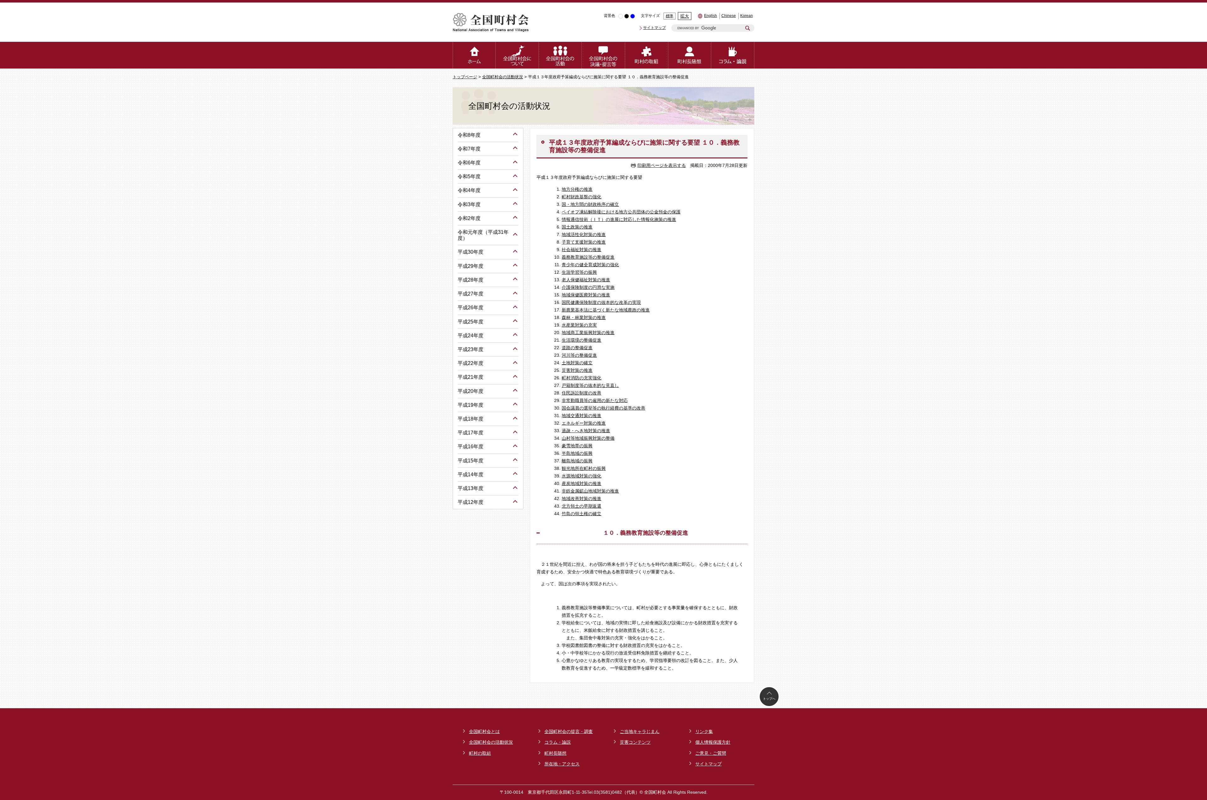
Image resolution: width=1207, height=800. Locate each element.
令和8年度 (469, 135)
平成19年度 (470, 405)
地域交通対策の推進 (581, 415)
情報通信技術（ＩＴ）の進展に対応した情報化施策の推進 (619, 219)
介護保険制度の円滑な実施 (588, 287)
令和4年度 (469, 190)
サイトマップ (654, 27)
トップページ (465, 77)
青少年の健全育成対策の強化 (590, 264)
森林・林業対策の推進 (584, 317)
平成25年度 (470, 321)
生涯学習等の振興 (579, 272)
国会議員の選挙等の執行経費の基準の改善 (603, 408)
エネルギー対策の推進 (584, 423)
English (710, 16)
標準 (669, 16)
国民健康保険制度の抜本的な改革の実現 (601, 302)
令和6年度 (469, 162)
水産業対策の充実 (579, 325)
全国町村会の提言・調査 (568, 731)
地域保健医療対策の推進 (586, 294)
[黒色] (626, 16)
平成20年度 (470, 391)
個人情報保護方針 (712, 742)
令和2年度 (469, 218)
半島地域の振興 (577, 453)
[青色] (632, 16)
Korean (746, 16)
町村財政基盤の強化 (581, 196)
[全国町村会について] (517, 55)
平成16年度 (470, 446)
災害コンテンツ (635, 742)
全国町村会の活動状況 (502, 77)
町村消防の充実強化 (581, 377)
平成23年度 (470, 349)
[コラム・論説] (732, 55)
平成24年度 (470, 335)
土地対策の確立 (577, 362)
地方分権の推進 (577, 189)
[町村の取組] (646, 55)
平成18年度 (470, 419)
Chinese (728, 16)
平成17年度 (470, 432)
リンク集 (704, 731)
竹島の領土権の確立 (581, 513)
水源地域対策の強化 (581, 475)
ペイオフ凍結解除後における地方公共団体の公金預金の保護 (621, 211)
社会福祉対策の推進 (581, 249)
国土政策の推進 (577, 226)
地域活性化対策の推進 (584, 234)
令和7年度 (469, 149)
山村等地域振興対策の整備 (588, 438)
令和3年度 (469, 204)
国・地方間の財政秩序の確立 (590, 204)
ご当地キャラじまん (639, 731)
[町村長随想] (689, 55)
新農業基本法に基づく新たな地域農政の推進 (606, 309)
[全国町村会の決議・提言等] (603, 55)
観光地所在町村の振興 (584, 468)
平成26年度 (470, 307)
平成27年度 (470, 293)
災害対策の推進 (577, 370)
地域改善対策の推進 (581, 498)
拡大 (684, 16)
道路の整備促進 (577, 347)
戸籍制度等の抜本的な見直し (590, 385)
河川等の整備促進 (579, 355)
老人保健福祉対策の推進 (586, 279)
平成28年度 (470, 280)
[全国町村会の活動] (560, 55)
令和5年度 (469, 176)
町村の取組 (480, 753)
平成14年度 (470, 474)
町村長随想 (555, 753)
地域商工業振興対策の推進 (588, 332)
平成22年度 (470, 363)
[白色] (620, 16)
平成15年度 (470, 460)
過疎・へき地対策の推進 (586, 430)
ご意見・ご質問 (710, 753)
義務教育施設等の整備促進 (588, 257)
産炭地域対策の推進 (581, 483)
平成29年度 (470, 266)
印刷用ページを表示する (661, 165)
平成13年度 (470, 488)
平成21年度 (470, 377)
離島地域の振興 (577, 460)
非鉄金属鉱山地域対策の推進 (590, 491)
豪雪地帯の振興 (577, 445)
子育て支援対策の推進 (584, 242)
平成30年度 (470, 252)
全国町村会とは (484, 731)
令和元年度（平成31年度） (483, 235)
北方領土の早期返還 (581, 506)
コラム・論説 (557, 742)
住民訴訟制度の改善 (581, 392)
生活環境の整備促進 (581, 340)
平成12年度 (470, 502)
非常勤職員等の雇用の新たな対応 (595, 400)
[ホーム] (474, 55)
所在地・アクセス (562, 763)
